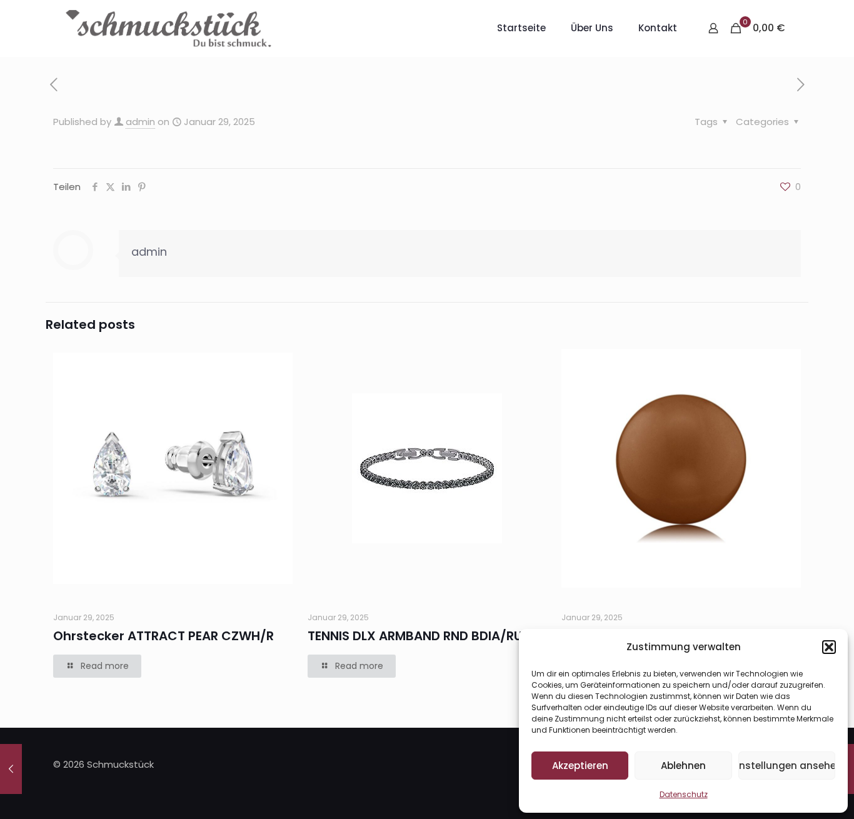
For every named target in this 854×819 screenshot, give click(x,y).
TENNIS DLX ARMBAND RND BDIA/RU (415, 636)
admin (140, 121)
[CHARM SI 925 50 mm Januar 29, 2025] (11, 769)
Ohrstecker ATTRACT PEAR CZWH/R (163, 636)
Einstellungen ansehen (786, 765)
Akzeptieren (580, 765)
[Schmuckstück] (168, 28)
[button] (829, 647)
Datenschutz (684, 794)
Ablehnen (683, 765)
